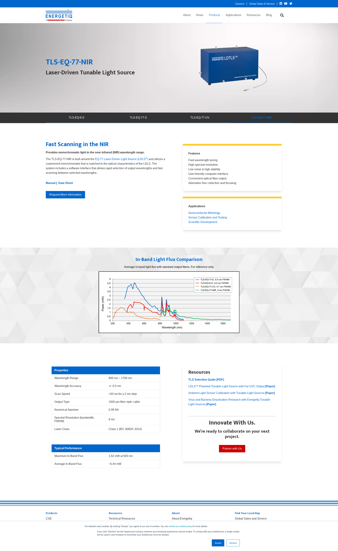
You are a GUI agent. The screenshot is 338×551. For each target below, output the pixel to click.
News (199, 15)
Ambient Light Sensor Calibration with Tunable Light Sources (231, 392)
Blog (269, 15)
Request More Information (65, 194)
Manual (50, 182)
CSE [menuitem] (49, 518)
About (186, 15)
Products (214, 15)
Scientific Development (202, 222)
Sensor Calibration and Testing (207, 217)
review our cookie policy (180, 526)
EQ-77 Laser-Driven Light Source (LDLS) (121, 159)
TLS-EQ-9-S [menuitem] (76, 117)
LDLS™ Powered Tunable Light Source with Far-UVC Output (231, 386)
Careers (240, 3)
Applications (233, 15)
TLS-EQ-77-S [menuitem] (138, 117)
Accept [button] (218, 542)
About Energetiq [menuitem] (182, 518)
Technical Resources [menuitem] (122, 518)
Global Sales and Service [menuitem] (251, 518)
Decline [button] (233, 542)
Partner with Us (232, 448)
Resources (253, 15)
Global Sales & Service (262, 3)
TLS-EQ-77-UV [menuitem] (199, 117)
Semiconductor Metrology (204, 212)
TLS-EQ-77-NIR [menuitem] (261, 117)
